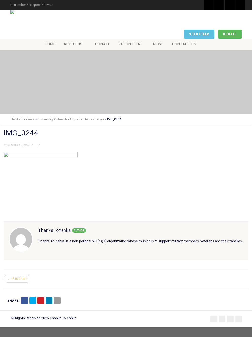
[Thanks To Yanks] (13, 12)
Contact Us (184, 44)
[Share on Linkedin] (49, 300)
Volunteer (199, 34)
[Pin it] (40, 300)
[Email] (57, 300)
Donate (229, 34)
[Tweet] (32, 300)
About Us (73, 44)
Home (50, 44)
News (158, 44)
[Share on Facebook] (24, 300)
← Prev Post (17, 279)
